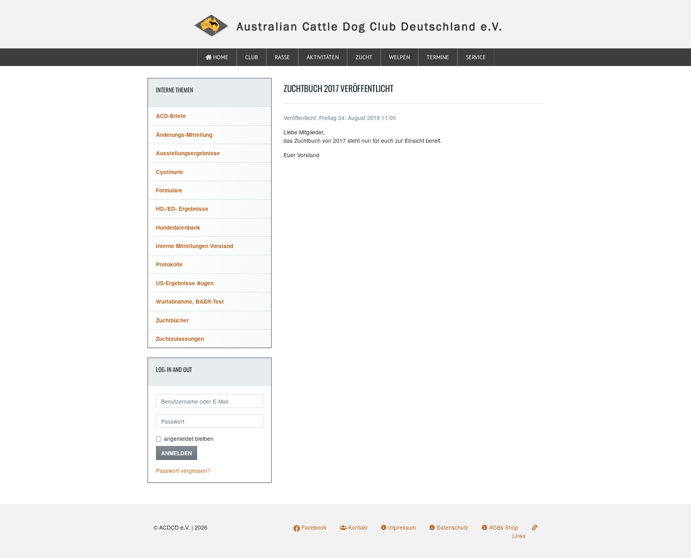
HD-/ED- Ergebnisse (182, 208)
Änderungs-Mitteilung (184, 134)
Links (518, 535)
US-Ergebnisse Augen (185, 283)
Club (251, 57)
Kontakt (357, 527)
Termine (438, 57)
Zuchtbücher (172, 320)
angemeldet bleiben (189, 438)
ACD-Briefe (171, 116)
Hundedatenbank (178, 227)
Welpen (399, 57)
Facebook (313, 527)
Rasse (282, 57)
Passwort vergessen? (183, 470)
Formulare (169, 190)
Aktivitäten (323, 57)
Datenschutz (451, 527)
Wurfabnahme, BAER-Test (190, 301)
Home (220, 57)
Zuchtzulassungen (180, 338)
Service (476, 57)
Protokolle (169, 264)
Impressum (401, 527)
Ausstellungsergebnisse (188, 153)
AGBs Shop (502, 527)
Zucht (363, 57)
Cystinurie (169, 172)
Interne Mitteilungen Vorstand (194, 246)
